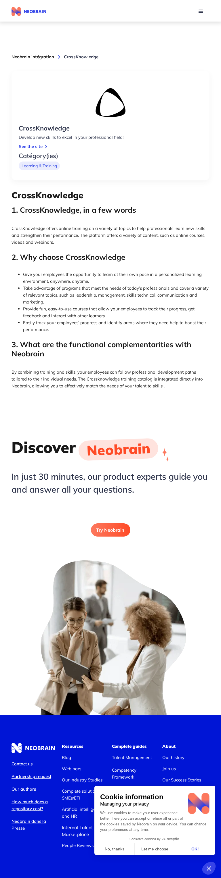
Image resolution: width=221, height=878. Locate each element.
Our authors (24, 789)
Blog (66, 757)
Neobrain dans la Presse (29, 825)
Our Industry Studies (82, 780)
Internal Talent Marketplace (77, 831)
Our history (173, 757)
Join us (169, 768)
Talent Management (132, 757)
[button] (200, 11)
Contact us (22, 763)
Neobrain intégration (33, 56)
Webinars (71, 768)
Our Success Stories (181, 780)
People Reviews (78, 845)
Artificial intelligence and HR (82, 812)
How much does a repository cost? (30, 805)
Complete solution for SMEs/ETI (83, 794)
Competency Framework (124, 773)
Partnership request (31, 776)
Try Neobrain (110, 530)
